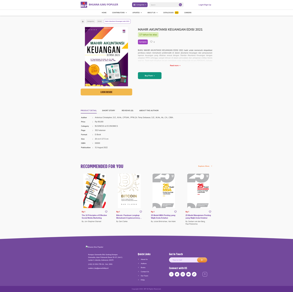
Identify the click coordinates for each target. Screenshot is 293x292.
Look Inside (106, 92)
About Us (144, 259)
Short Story (108, 110)
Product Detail (89, 110)
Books (142, 267)
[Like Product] (106, 211)
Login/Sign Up (205, 4)
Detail (100, 21)
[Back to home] (83, 21)
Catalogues (170, 12)
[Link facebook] (171, 274)
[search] (180, 4)
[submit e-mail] (202, 259)
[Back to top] (205, 274)
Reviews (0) (127, 110)
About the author (149, 110)
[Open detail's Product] (94, 191)
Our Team (144, 276)
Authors (143, 263)
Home (104, 12)
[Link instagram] (182, 274)
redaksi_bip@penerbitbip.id (98, 268)
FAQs (142, 280)
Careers (187, 12)
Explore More (204, 166)
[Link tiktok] (194, 274)
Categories (140, 5)
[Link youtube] (188, 274)
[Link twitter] (177, 274)
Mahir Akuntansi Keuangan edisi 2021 (117, 21)
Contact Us (144, 272)
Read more (174, 65)
